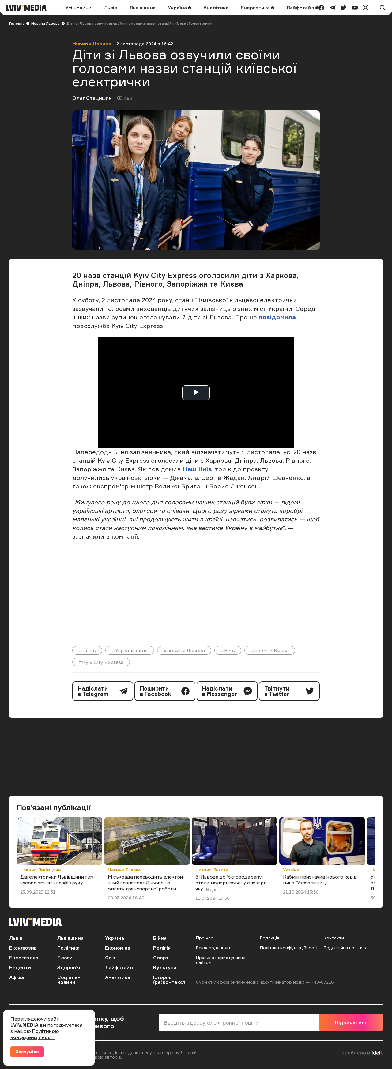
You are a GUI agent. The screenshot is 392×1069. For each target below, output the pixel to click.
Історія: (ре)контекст (169, 979)
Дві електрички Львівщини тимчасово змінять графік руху (57, 880)
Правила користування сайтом (220, 960)
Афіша (16, 977)
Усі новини (78, 8)
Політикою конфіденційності (34, 1034)
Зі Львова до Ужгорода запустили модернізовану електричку (231, 882)
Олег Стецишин (92, 98)
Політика (68, 948)
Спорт (161, 957)
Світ (110, 957)
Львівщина (142, 8)
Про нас (204, 937)
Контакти (334, 937)
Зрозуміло (27, 1051)
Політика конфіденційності (288, 947)
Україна (178, 8)
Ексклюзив (23, 948)
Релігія (162, 948)
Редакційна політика (346, 947)
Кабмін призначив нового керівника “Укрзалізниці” (320, 880)
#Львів (87, 650)
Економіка (117, 948)
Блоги (65, 957)
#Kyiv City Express (101, 662)
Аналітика (215, 8)
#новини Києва (270, 650)
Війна (160, 938)
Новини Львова (45, 23)
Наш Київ (197, 469)
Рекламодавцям (213, 947)
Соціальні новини (69, 979)
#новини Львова (184, 650)
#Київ (228, 650)
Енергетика (256, 8)
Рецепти (20, 967)
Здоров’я (68, 967)
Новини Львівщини (40, 869)
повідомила (277, 317)
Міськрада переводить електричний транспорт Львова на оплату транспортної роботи (146, 882)
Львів (110, 8)
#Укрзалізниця (130, 650)
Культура (164, 967)
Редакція (269, 937)
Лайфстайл (300, 8)
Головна (16, 23)
